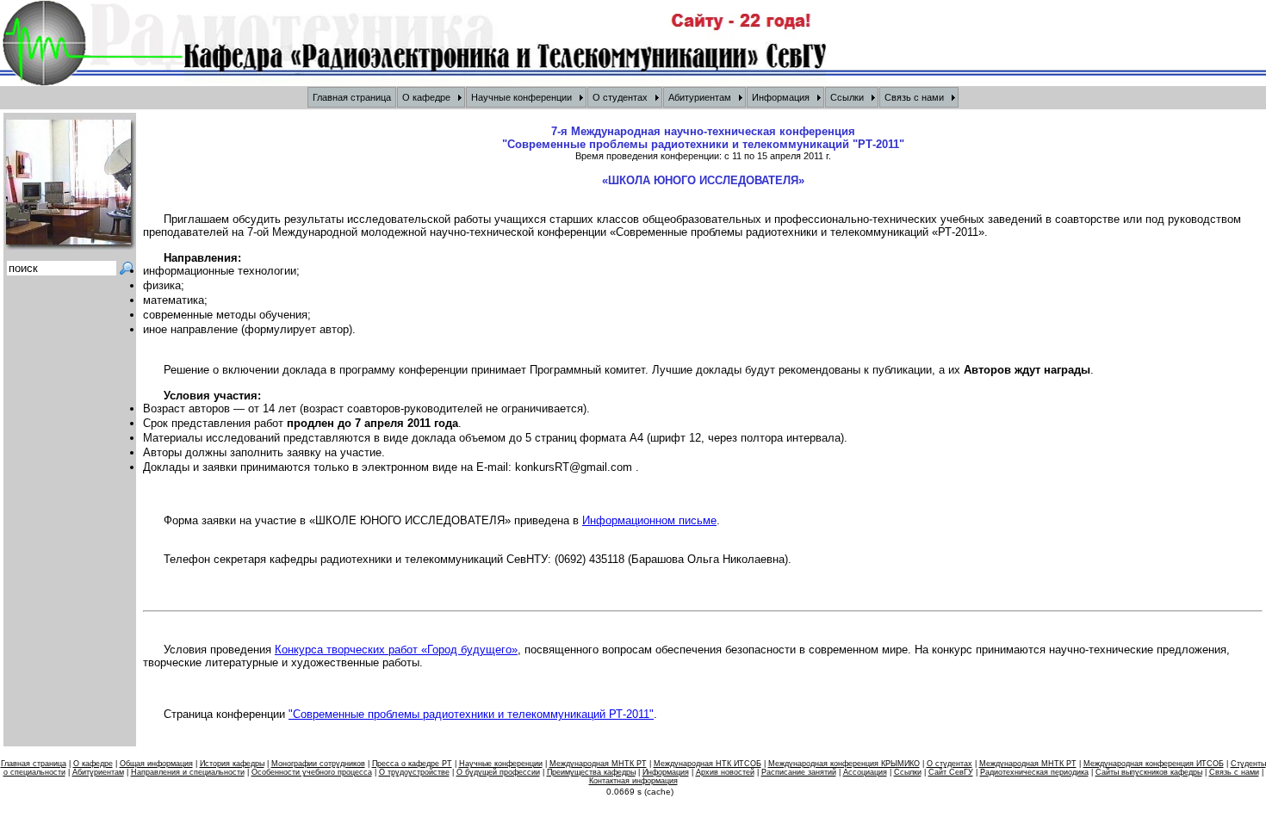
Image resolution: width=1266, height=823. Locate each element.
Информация (665, 772)
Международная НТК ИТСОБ (707, 763)
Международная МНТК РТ (598, 763)
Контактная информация (633, 781)
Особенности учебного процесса (311, 772)
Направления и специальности (188, 772)
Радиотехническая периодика (1034, 772)
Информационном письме (649, 520)
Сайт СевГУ (950, 772)
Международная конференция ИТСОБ (1153, 763)
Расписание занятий (798, 772)
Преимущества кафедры (591, 772)
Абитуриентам (98, 772)
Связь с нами (1234, 772)
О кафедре (93, 763)
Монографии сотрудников (318, 763)
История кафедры (232, 763)
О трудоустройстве (414, 772)
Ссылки (908, 772)
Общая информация (156, 763)
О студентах (949, 763)
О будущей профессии (498, 772)
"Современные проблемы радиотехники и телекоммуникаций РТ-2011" (471, 714)
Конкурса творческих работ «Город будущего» (396, 649)
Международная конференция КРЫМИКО (844, 763)
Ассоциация (865, 772)
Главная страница (33, 763)
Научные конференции (501, 763)
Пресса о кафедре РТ (412, 763)
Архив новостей (725, 772)
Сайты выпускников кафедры (1148, 772)
